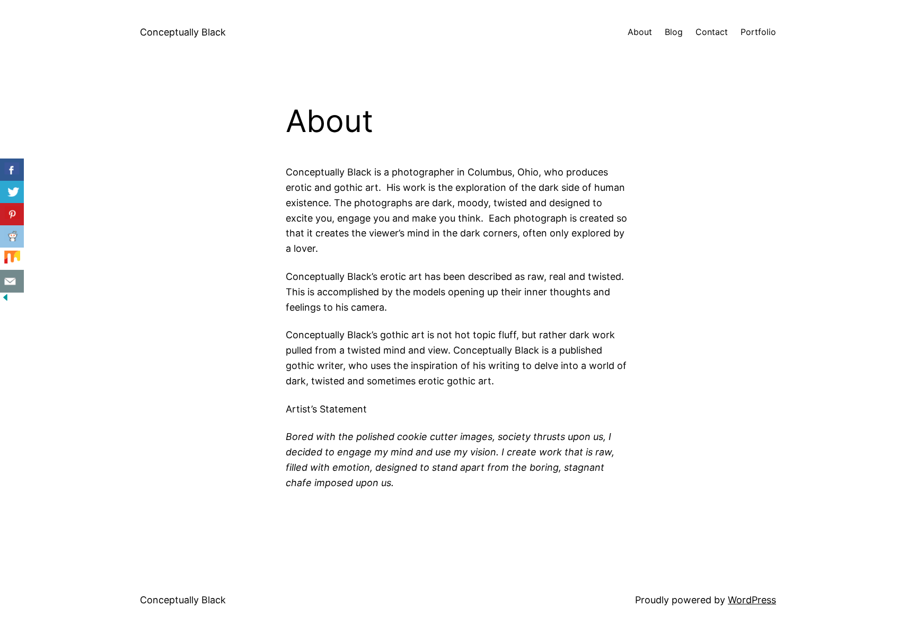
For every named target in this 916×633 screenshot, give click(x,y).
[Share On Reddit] (12, 236)
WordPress (752, 599)
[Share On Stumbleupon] (12, 259)
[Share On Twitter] (12, 192)
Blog (674, 32)
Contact (711, 32)
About (640, 32)
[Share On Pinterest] (12, 214)
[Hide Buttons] (5, 299)
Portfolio (758, 32)
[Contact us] (12, 281)
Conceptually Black (183, 32)
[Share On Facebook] (12, 170)
